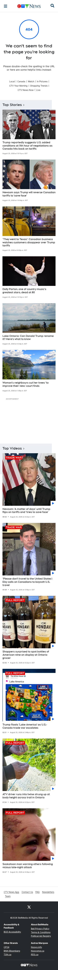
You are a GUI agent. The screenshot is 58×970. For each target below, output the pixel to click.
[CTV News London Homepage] (29, 6)
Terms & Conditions (40, 932)
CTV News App (11, 892)
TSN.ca (7, 954)
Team (8, 896)
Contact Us (27, 892)
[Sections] (5, 6)
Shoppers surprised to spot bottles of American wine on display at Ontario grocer (25, 654)
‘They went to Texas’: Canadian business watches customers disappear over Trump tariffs (28, 242)
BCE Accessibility (12, 931)
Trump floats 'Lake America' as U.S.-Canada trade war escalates (24, 726)
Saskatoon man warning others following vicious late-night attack (27, 866)
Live (38, 90)
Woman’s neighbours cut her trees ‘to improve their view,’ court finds (25, 384)
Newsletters (48, 892)
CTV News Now (26, 90)
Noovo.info (36, 947)
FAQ (37, 892)
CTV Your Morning (18, 85)
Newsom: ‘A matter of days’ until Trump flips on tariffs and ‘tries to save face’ (26, 511)
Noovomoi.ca (37, 950)
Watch (31, 81)
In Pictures (42, 81)
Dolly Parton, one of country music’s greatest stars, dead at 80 (24, 291)
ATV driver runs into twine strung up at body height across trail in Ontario (26, 796)
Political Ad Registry (41, 936)
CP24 (6, 947)
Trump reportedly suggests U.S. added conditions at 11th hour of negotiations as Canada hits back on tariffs (27, 145)
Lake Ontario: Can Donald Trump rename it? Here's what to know (28, 338)
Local (12, 81)
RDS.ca (34, 954)
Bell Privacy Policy (40, 928)
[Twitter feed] (29, 907)
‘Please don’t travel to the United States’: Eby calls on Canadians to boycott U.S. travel (27, 582)
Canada (21, 81)
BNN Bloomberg (12, 950)
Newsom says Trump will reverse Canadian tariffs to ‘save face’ (29, 194)
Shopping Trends (38, 85)
